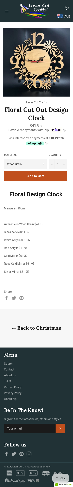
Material (10, 155)
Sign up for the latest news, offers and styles (32, 419)
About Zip (10, 399)
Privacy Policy (12, 393)
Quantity (55, 155)
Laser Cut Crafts (20, 466)
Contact (9, 369)
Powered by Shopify (40, 466)
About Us (10, 375)
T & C (7, 381)
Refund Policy (13, 387)
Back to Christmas (38, 328)
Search (8, 363)
